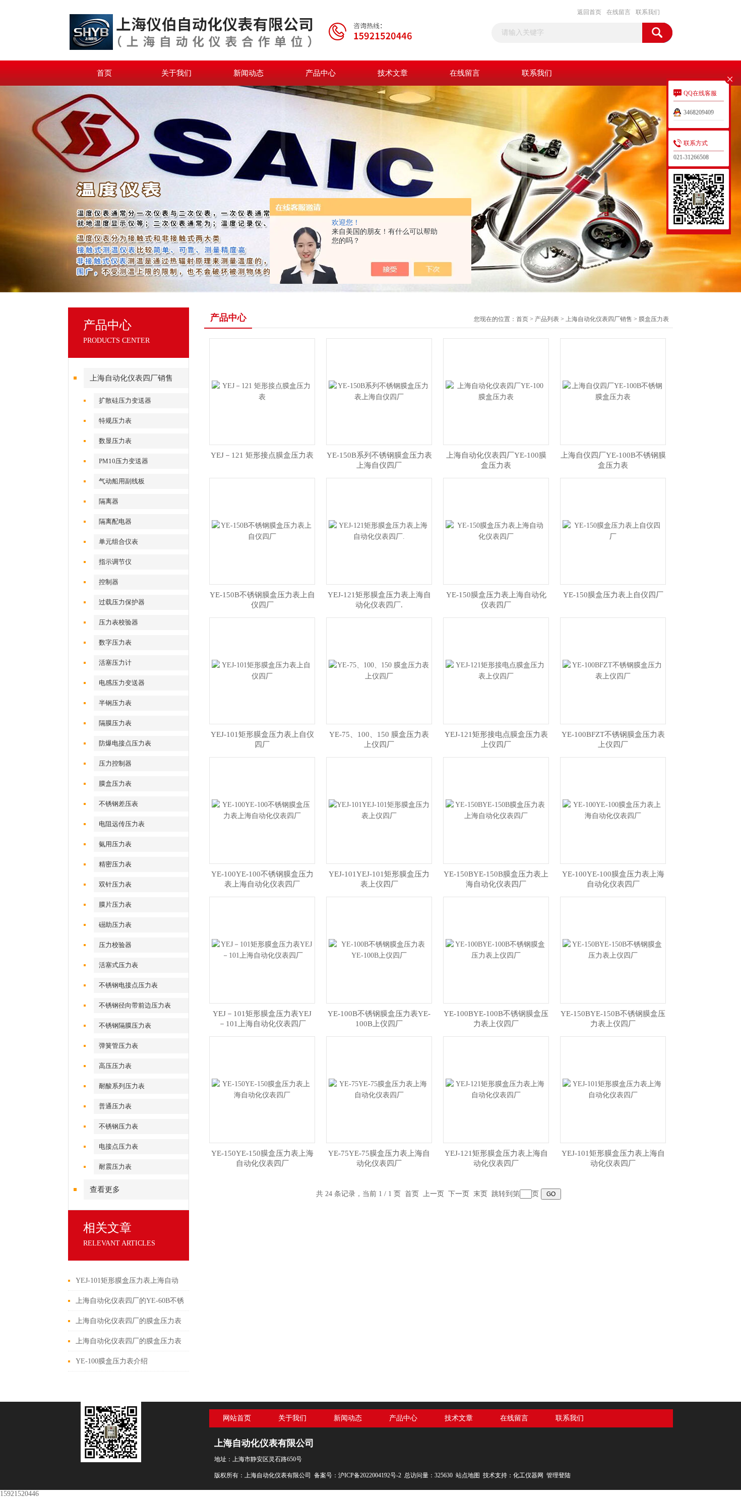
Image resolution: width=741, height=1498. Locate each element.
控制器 (108, 582)
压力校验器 (115, 945)
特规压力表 (115, 420)
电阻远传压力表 (122, 824)
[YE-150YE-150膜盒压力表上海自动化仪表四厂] (262, 1089)
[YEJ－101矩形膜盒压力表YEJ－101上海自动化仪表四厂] (262, 949)
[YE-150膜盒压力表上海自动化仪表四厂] (496, 530)
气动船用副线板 (122, 481)
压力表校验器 (118, 622)
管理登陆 (558, 1475)
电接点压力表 (118, 1146)
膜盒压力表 (115, 783)
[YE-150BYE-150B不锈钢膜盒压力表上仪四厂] (613, 949)
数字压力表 (115, 642)
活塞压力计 (115, 662)
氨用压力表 (115, 844)
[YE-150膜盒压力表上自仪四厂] (613, 530)
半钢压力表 (115, 703)
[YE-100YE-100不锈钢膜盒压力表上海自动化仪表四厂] (262, 810)
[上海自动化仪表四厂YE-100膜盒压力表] (496, 391)
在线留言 (618, 12)
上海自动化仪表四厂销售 (131, 378)
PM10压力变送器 (123, 461)
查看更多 (105, 1189)
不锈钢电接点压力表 (128, 985)
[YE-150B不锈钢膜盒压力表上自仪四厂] (262, 530)
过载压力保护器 (122, 602)
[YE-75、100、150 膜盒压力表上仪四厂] (379, 670)
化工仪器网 (528, 1475)
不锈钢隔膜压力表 (125, 1025)
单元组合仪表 (118, 541)
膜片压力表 (115, 904)
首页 (104, 73)
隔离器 (108, 501)
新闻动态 (248, 73)
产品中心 (320, 73)
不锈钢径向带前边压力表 (135, 1005)
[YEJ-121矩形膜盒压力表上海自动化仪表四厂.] (379, 530)
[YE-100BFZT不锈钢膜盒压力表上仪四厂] (613, 670)
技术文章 (393, 73)
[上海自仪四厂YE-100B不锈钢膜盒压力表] (613, 391)
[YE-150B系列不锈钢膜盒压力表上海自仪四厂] (379, 391)
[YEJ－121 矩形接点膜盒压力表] (262, 391)
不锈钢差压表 (118, 803)
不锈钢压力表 (118, 1126)
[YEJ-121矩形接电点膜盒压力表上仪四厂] (496, 670)
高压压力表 (115, 1066)
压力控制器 (115, 763)
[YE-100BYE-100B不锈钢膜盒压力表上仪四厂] (496, 949)
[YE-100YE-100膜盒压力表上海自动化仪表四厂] (613, 810)
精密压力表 (115, 864)
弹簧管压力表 (118, 1045)
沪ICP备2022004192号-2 (369, 1475)
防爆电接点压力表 (125, 743)
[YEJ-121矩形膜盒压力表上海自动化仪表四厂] (496, 1089)
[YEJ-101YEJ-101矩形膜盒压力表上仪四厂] (379, 810)
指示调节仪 (115, 562)
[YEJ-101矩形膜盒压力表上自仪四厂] (262, 670)
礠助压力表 (115, 924)
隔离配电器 (115, 521)
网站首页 (237, 1418)
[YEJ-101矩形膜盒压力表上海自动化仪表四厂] (613, 1089)
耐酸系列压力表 (122, 1086)
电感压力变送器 (122, 682)
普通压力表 (115, 1106)
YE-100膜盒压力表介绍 (112, 1361)
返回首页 (589, 12)
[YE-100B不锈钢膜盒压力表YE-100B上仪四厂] (379, 949)
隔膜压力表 (115, 723)
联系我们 (648, 12)
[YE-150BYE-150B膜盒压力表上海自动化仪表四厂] (496, 810)
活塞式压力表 (118, 965)
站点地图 (468, 1475)
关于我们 (176, 73)
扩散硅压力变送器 (125, 400)
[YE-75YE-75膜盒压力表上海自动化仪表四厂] (379, 1089)
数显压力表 (115, 441)
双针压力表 (115, 884)
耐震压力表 (115, 1166)
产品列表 (547, 319)
